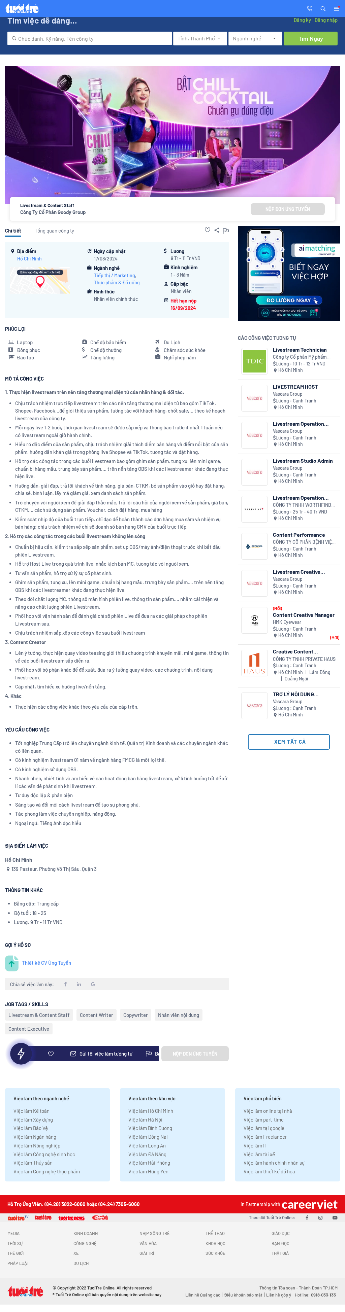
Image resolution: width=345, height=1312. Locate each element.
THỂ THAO (215, 1233)
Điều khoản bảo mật (243, 1295)
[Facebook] (307, 1217)
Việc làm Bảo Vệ (30, 1128)
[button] (323, 8)
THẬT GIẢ (280, 1253)
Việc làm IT (256, 1145)
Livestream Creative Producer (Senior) (296, 571)
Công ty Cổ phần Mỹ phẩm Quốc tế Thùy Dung (300, 357)
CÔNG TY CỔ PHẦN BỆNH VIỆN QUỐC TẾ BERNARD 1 (304, 542)
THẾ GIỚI (15, 1253)
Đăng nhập (326, 20)
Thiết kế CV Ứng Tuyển (46, 963)
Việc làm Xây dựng (33, 1119)
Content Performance (299, 534)
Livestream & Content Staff (39, 1015)
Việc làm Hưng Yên (148, 1171)
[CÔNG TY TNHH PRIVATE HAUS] (255, 663)
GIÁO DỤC (281, 1233)
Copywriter (135, 1015)
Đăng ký (302, 20)
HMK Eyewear (287, 622)
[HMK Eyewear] (255, 620)
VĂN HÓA (148, 1243)
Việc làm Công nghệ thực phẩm (46, 1171)
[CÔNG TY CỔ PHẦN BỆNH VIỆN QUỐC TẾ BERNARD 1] (255, 546)
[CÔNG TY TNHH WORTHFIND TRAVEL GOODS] (255, 509)
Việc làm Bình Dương (150, 1128)
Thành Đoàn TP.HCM (318, 1287)
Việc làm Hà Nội (145, 1119)
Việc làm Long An (147, 1145)
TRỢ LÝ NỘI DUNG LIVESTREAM (293, 694)
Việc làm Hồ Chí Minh (150, 1111)
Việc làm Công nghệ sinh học (44, 1154)
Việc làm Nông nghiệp (36, 1145)
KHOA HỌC (215, 1243)
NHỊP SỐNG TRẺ (154, 1233)
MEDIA (13, 1233)
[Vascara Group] (255, 398)
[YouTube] (335, 1217)
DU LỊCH (81, 1263)
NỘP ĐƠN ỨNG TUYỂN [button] (287, 209)
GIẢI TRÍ (146, 1253)
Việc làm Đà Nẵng (147, 1154)
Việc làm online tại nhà (268, 1111)
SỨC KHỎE (215, 1253)
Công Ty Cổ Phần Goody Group (53, 212)
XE (76, 1253)
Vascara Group (288, 394)
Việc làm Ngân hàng (34, 1137)
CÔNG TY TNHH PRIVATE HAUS (304, 659)
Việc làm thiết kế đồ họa (269, 1171)
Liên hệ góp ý (278, 1295)
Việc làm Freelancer (265, 1137)
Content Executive (28, 1029)
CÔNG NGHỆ (85, 1243)
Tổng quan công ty (54, 230)
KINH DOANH (85, 1233)
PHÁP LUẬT (18, 1263)
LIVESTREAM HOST (295, 386)
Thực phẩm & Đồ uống (117, 282)
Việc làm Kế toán (31, 1111)
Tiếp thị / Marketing (114, 275)
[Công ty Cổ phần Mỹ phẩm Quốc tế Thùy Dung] (255, 361)
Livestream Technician (300, 349)
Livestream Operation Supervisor (298, 497)
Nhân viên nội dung (178, 1015)
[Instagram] (320, 1217)
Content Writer (96, 1015)
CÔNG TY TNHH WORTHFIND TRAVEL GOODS (302, 505)
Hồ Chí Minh (29, 258)
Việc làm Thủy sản (33, 1163)
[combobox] (89, 38)
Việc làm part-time (264, 1119)
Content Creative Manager (304, 614)
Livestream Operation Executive (298, 423)
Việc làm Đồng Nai (148, 1137)
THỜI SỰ (15, 1243)
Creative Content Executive (293, 651)
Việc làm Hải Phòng (149, 1163)
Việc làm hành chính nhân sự (274, 1163)
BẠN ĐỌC (280, 1243)
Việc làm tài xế (259, 1154)
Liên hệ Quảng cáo (202, 1295)
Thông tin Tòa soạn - (279, 1287)
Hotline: (315, 1295)
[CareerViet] (309, 1204)
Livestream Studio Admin (303, 460)
